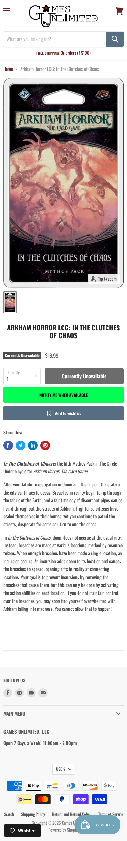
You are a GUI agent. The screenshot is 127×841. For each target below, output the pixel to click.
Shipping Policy (33, 814)
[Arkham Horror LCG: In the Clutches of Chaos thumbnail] (10, 302)
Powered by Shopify (64, 829)
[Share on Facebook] (8, 445)
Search (9, 814)
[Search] (115, 39)
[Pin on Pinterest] (45, 445)
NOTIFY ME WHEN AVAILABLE (63, 395)
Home (8, 69)
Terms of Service (110, 814)
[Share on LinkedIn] (33, 445)
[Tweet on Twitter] (20, 445)
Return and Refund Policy (71, 814)
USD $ (60, 769)
